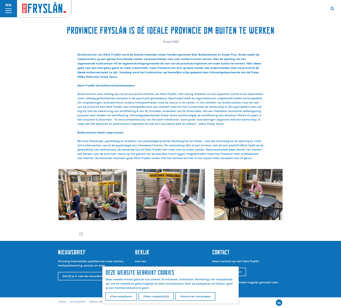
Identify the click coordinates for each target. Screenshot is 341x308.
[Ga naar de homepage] (44, 8)
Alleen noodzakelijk (156, 296)
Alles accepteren (121, 296)
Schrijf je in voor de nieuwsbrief (83, 276)
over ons (140, 261)
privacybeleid (77, 301)
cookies (62, 301)
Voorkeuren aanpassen (195, 296)
